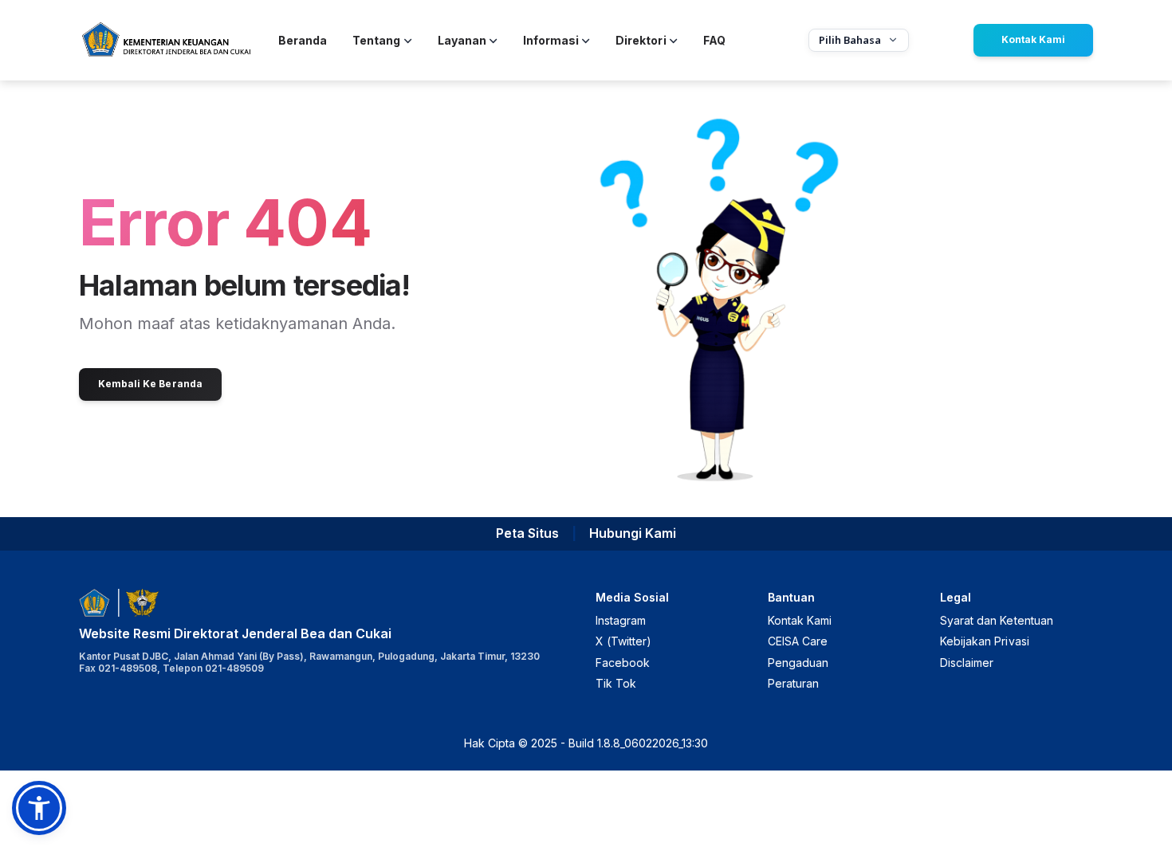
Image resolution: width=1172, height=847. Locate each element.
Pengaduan (798, 662)
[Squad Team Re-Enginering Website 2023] (166, 40)
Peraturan (793, 683)
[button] (39, 808)
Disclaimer (966, 662)
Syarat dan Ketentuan (996, 620)
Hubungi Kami (632, 533)
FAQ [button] (714, 40)
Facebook (623, 662)
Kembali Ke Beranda (150, 384)
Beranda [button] (302, 40)
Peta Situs (527, 533)
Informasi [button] (551, 40)
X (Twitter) (623, 641)
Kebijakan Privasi (984, 641)
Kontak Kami (1033, 39)
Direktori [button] (640, 40)
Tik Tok (616, 683)
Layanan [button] (462, 40)
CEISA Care (798, 641)
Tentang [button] (376, 40)
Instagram (621, 620)
